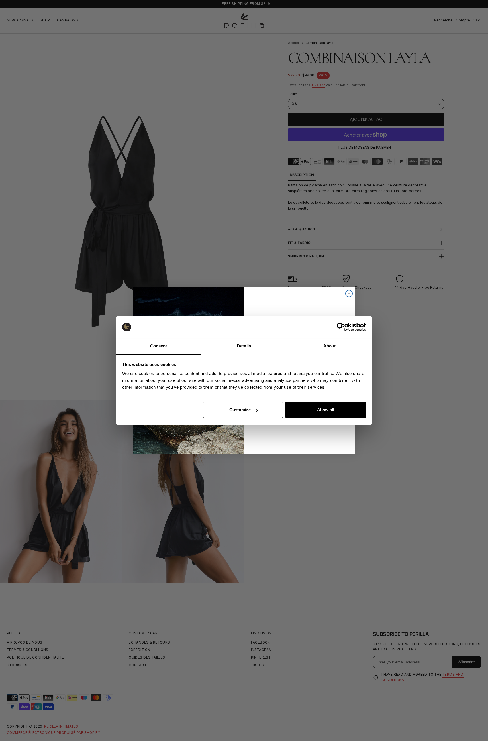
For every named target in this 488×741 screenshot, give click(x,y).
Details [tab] (244, 345)
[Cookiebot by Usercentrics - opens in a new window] (341, 327)
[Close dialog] (349, 293)
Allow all (325, 409)
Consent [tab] (158, 345)
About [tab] (329, 345)
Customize (240, 409)
